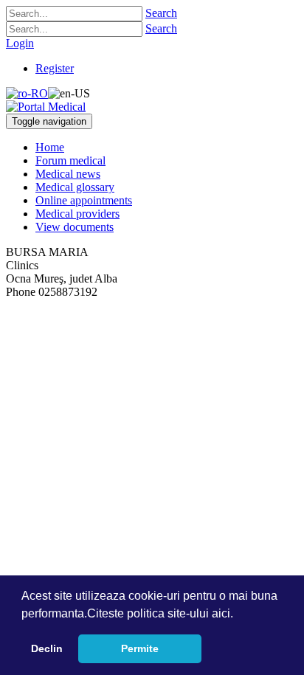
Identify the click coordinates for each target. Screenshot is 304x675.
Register (54, 68)
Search (161, 13)
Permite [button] (140, 648)
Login (20, 43)
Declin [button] (47, 648)
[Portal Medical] (46, 106)
